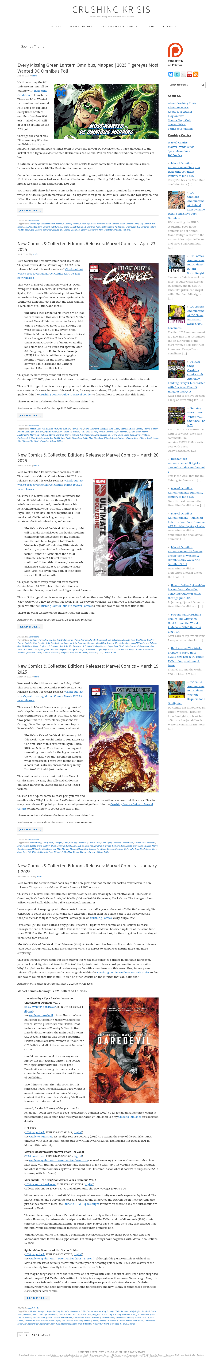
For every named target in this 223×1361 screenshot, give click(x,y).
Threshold (75, 230)
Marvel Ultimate (72, 435)
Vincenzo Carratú (87, 852)
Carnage (66, 429)
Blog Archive (176, 116)
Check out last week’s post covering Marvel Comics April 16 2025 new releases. (50, 273)
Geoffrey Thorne (72, 224)
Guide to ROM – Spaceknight (81, 1204)
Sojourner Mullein (51, 230)
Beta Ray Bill (49, 640)
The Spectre (65, 230)
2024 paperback (35, 1132)
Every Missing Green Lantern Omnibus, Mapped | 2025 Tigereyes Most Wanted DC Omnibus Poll (87, 68)
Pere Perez (101, 849)
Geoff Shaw (141, 640)
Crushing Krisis (111, 9)
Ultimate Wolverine (51, 652)
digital (28, 1011)
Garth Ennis (86, 1314)
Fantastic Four (128, 640)
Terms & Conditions (180, 128)
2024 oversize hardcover (40, 1184)
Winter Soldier (81, 652)
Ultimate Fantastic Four (42, 852)
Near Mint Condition (105, 227)
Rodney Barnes (99, 646)
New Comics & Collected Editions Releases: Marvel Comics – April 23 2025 (86, 246)
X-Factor (123, 1324)
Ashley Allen (47, 429)
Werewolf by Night (30, 441)
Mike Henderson (49, 849)
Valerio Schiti (146, 438)
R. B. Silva (30, 438)
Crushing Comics (101, 917)
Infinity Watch (50, 432)
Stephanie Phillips (69, 1324)
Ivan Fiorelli (63, 432)
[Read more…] (29, 211)
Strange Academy (75, 649)
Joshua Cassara (106, 432)
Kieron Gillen (66, 1318)
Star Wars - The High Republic (36, 649)
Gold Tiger (29, 432)
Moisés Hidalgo (76, 849)
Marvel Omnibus (56, 435)
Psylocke (130, 849)
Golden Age (85, 224)
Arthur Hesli (35, 429)
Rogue (110, 646)
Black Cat (65, 1311)
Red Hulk (64, 646)
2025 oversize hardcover (40, 1006)
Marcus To (124, 432)
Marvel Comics (108, 1318)
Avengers (58, 429)
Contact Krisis (177, 124)
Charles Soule (77, 429)
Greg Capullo (38, 643)
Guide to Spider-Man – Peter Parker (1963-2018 (58, 1160)
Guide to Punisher (129, 1116)
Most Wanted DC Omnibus (83, 227)
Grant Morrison (98, 224)
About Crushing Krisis (182, 103)
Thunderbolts (90, 649)
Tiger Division (109, 649)
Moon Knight (54, 1321)
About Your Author (180, 111)
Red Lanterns (143, 227)
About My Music (178, 107)
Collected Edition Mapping (52, 224)
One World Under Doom (118, 435)
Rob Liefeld (55, 438)
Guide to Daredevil (41, 1015)
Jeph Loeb (55, 643)
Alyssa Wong (35, 843)
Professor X (45, 646)
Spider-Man (88, 438)
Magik (116, 432)
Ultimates (87, 1324)
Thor (80, 1324)
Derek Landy (114, 429)
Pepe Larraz (135, 435)
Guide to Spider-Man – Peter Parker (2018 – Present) (61, 1258)
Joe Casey (64, 643)
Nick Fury (78, 1321)
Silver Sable (77, 438)
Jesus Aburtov (39, 1318)
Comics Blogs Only (179, 120)
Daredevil (93, 640)
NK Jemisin (120, 227)
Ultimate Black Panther (114, 438)
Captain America (94, 1311)
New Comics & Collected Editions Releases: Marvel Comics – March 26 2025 (88, 458)
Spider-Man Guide (179, 151)
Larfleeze (66, 227)
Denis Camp (37, 1314)
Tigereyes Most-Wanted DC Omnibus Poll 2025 (110, 230)
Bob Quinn (75, 1311)
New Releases (101, 435)
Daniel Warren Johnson (78, 640)
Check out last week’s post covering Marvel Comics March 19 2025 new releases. (50, 485)
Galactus (76, 1314)
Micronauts (30, 1321)
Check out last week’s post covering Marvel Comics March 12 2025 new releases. (50, 696)
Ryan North (66, 438)
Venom (76, 852)
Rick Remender (42, 438)
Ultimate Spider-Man (144, 649)
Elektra (137, 843)
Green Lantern (112, 224)
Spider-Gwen (33, 1324)
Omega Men (131, 227)
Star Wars (55, 1324)
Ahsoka (33, 1311)
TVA (29, 852)
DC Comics (175, 155)
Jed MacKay (75, 432)
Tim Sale (120, 649)
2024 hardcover (35, 1156)
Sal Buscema (112, 1321)
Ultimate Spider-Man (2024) (29, 652)
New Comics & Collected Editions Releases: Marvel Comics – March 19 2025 (88, 669)
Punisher (21, 438)
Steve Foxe (98, 438)
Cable (65, 843)
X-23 (100, 652)
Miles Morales (63, 849)
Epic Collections (127, 429)
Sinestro (38, 230)
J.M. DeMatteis (30, 227)
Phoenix (110, 849)
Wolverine (44, 441)
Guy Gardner (145, 224)
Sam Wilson (138, 1321)
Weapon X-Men (67, 652)
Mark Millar (135, 432)
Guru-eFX (39, 432)
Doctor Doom (127, 843)
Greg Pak (112, 1314)
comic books (33, 221)
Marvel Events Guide (181, 147)
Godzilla (28, 643)
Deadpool (104, 429)
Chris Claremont (91, 429)
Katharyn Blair (118, 846)
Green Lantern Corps (129, 224)
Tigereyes (85, 230)
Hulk (47, 643)
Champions (82, 843)
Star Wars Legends (59, 649)
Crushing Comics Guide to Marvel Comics (65, 394)
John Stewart (44, 227)
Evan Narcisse (65, 1314)
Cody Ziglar (61, 640)
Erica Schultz (23, 846)
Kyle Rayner (56, 227)
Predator (145, 435)
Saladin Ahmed (132, 646)
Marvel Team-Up (142, 1318)
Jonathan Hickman (86, 643)
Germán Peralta (65, 846)
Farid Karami (36, 846)
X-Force (53, 441)
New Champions (87, 435)
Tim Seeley (129, 649)
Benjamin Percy (36, 640)
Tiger (99, 649)
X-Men (60, 441)
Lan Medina (78, 1318)
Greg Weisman (123, 1314)
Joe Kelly (94, 432)
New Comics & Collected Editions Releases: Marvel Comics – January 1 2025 (87, 868)
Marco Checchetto (93, 1318)
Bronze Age (35, 224)
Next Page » (41, 1334)
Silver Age (29, 230)
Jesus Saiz (85, 432)
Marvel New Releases (39, 435)
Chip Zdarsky (108, 1311)
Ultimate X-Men (132, 438)
